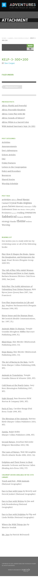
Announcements (9, 146)
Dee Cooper (10, 63)
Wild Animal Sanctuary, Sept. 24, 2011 (18, 126)
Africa (14, 200)
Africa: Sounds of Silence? (13, 118)
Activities (6, 142)
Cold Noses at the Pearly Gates (15, 385)
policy (33, 209)
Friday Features (9, 163)
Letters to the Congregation (14, 167)
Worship (6, 225)
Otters (28, 209)
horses (11, 206)
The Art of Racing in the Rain (15, 362)
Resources (6, 175)
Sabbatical (9, 216)
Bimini (26, 199)
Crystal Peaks (16, 203)
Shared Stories (8, 179)
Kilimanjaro (28, 206)
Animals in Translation (12, 375)
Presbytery (6, 213)
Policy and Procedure (11, 171)
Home (4, 38)
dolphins (27, 203)
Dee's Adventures (9, 150)
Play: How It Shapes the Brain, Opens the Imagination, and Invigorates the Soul (18, 257)
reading (20, 212)
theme (21, 221)
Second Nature (8, 442)
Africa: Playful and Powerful (14, 106)
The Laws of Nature (10, 452)
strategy (6, 221)
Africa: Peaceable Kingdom (13, 110)
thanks (13, 221)
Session (20, 217)
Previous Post (12, 87)
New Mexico (21, 209)
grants (5, 206)
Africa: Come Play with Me (13, 114)
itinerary (20, 206)
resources (30, 212)
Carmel (5, 203)
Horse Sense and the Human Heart (17, 315)
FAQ (3, 159)
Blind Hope (7, 342)
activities (6, 199)
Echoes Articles (9, 155)
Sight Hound (7, 398)
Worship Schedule (10, 184)
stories (27, 216)
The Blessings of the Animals (15, 419)
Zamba (5, 432)
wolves (29, 222)
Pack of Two (7, 409)
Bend (19, 199)
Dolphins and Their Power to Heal (17, 462)
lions (15, 209)
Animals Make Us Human (13, 329)
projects (14, 213)
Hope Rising (7, 352)
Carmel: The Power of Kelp (18, 38)
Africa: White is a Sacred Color (15, 122)
